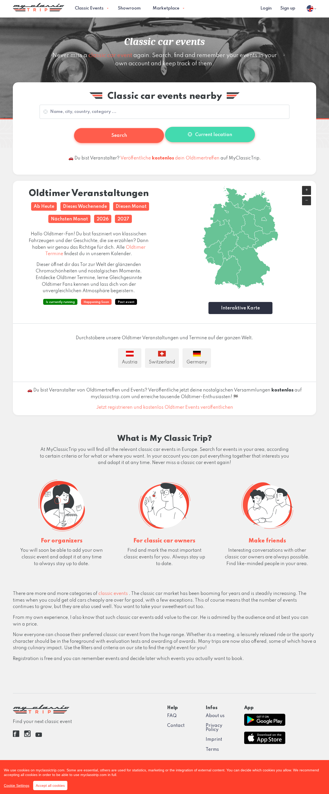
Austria (130, 362)
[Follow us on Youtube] (38, 735)
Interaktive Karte (240, 308)
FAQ (172, 715)
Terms (212, 749)
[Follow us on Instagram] (27, 735)
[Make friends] (267, 504)
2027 (123, 219)
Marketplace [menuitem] (166, 8)
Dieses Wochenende (85, 206)
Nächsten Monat (69, 219)
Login (266, 8)
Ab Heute (44, 206)
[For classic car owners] (164, 504)
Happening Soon (96, 302)
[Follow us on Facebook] (16, 735)
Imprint (214, 739)
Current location (213, 134)
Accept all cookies (50, 785)
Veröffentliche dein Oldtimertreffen (170, 158)
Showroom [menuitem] (129, 8)
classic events (113, 593)
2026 (103, 219)
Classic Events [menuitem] (89, 8)
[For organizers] (62, 504)
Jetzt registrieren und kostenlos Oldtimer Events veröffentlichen (164, 407)
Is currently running (60, 302)
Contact (176, 725)
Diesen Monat (131, 206)
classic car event (110, 55)
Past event (126, 302)
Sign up (287, 8)
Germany (196, 362)
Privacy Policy (214, 727)
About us (215, 715)
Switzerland (162, 362)
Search (119, 135)
